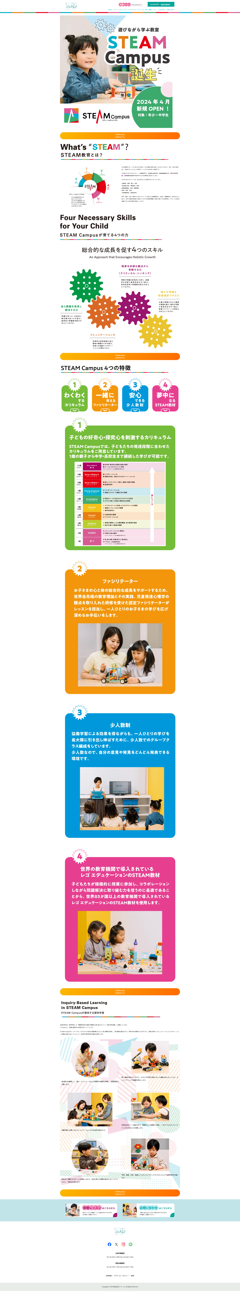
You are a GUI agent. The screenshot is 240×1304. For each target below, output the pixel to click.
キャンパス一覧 (142, 9)
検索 (132, 1275)
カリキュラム (132, 9)
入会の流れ (161, 9)
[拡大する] (108, 169)
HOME (110, 9)
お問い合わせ (170, 9)
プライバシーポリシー (121, 1275)
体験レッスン (152, 9)
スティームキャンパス (120, 9)
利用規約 (109, 1275)
